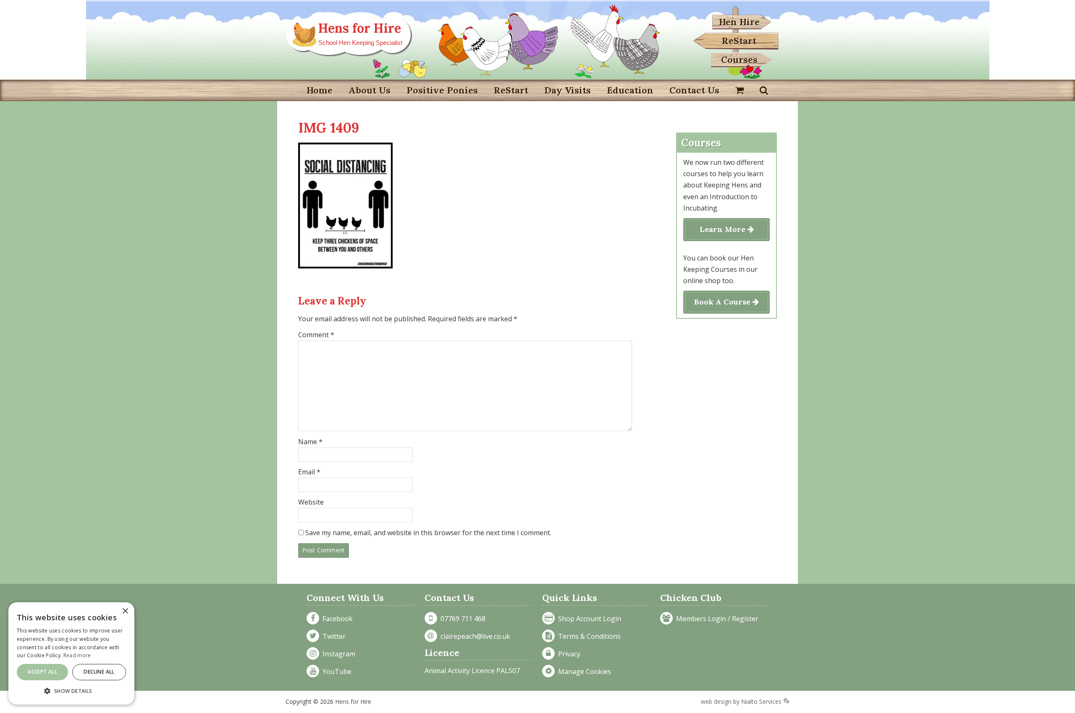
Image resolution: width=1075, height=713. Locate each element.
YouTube (335, 671)
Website (311, 502)
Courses (739, 59)
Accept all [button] (42, 671)
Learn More (723, 229)
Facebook (336, 618)
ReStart (739, 41)
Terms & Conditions (588, 636)
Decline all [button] (99, 671)
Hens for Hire (359, 28)
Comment (316, 334)
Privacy (567, 653)
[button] (71, 691)
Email (309, 471)
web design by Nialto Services (742, 701)
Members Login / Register (715, 618)
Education (630, 90)
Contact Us (694, 90)
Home (320, 90)
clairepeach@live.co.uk (473, 636)
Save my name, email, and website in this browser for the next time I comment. (428, 532)
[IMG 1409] (345, 266)
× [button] (125, 611)
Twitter (332, 636)
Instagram (337, 653)
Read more (77, 655)
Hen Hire (739, 22)
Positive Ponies (442, 90)
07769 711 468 (461, 618)
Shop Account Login (588, 618)
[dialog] (71, 653)
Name (310, 441)
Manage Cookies (583, 671)
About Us (370, 90)
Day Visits (567, 90)
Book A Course (723, 302)
